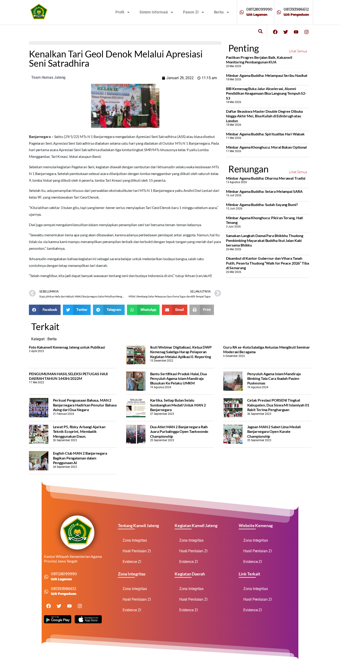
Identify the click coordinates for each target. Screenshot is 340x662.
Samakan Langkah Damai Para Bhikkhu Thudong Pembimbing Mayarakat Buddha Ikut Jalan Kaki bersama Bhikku (264, 240)
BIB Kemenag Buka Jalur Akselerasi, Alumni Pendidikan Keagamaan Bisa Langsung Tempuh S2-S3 (266, 93)
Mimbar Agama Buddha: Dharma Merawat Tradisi (266, 178)
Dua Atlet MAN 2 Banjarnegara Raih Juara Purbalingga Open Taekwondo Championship (179, 431)
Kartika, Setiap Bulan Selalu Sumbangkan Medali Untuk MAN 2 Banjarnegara (178, 405)
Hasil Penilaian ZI (137, 551)
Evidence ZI (132, 561)
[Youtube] (296, 32)
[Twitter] (285, 32)
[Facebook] (275, 32)
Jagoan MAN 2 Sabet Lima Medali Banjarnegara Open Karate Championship (274, 431)
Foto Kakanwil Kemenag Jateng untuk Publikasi (67, 347)
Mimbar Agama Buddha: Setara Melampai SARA (264, 191)
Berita (219, 12)
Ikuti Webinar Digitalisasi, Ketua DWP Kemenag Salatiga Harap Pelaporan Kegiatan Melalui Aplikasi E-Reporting (181, 352)
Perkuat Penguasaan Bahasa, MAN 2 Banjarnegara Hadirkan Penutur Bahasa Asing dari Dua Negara (85, 405)
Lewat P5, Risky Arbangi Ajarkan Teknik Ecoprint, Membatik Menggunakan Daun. (79, 431)
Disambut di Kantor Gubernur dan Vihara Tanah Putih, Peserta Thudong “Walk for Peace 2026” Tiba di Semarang (267, 263)
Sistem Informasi (153, 12)
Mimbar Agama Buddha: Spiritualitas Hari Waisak (265, 134)
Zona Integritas (135, 540)
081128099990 (259, 9)
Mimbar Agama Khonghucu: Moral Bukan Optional (266, 147)
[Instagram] (306, 32)
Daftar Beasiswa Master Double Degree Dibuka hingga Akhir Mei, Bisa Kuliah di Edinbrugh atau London (264, 116)
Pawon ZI (190, 12)
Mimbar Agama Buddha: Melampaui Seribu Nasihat (267, 75)
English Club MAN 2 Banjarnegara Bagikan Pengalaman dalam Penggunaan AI (80, 458)
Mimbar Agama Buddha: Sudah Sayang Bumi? (262, 204)
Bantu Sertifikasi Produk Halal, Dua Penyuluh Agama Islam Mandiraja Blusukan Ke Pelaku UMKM (178, 378)
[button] (260, 31)
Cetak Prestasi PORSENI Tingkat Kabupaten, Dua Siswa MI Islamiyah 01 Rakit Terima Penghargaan (278, 405)
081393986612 (296, 9)
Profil (119, 12)
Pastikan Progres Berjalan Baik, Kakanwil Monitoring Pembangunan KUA (259, 59)
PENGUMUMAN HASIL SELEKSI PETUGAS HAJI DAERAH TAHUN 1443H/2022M (68, 376)
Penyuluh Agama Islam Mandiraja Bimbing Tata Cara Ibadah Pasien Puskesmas (274, 378)
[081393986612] (279, 12)
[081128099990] (241, 12)
